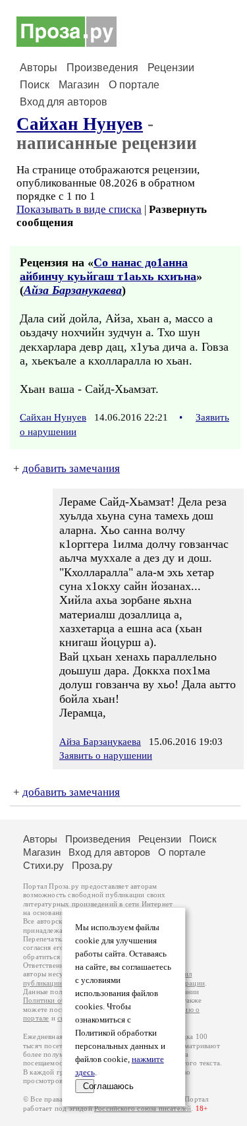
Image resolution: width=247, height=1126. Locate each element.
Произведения (102, 67)
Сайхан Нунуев (79, 124)
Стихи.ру (43, 865)
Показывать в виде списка (79, 209)
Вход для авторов (63, 101)
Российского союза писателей (142, 1108)
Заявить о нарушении (105, 755)
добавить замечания (71, 468)
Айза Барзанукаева (73, 290)
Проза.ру (92, 865)
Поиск (34, 84)
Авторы (38, 67)
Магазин (79, 84)
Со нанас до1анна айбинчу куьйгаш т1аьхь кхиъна (108, 269)
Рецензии (171, 67)
